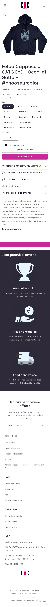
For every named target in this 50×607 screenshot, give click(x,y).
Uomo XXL (23, 112)
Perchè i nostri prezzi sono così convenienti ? (25, 466)
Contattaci (10, 443)
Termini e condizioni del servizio (22, 601)
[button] (5, 5)
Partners (8, 459)
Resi (6, 495)
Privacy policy (11, 521)
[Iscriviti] (42, 425)
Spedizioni (9, 489)
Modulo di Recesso (13, 500)
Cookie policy (11, 527)
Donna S (38, 112)
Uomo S (8, 106)
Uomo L (34, 106)
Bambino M (25, 122)
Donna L (22, 117)
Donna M (8, 117)
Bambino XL (25, 127)
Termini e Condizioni (14, 516)
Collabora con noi (13, 448)
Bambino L (9, 127)
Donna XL (36, 117)
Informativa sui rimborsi (29, 593)
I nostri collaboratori (14, 454)
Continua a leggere (11, 229)
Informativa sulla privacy (26, 597)
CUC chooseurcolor (23, 590)
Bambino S (9, 122)
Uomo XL (8, 112)
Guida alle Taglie (12, 483)
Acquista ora (25, 156)
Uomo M (21, 106)
